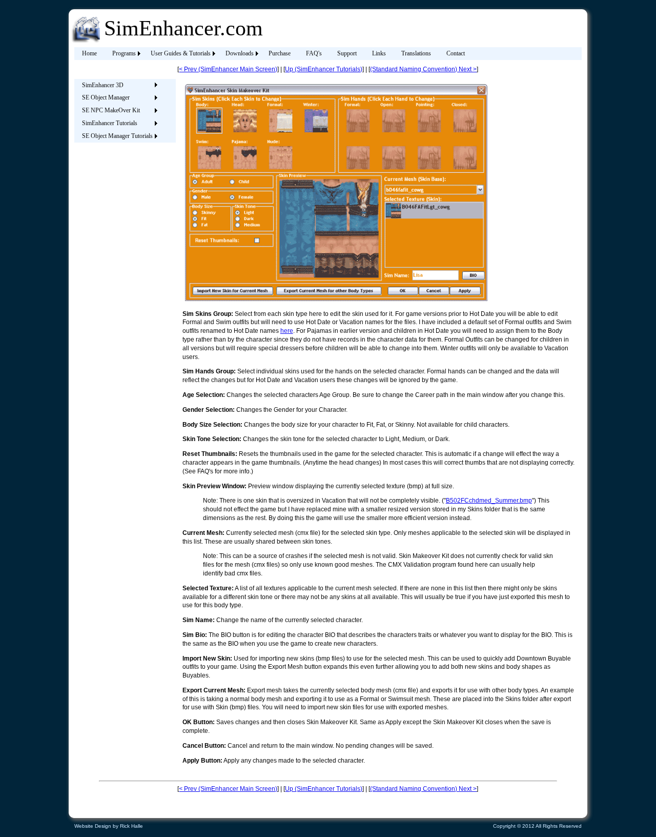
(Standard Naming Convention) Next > (423, 69)
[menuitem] (89, 53)
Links (379, 53)
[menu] (117, 111)
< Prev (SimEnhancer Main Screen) (228, 69)
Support (347, 53)
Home (89, 53)
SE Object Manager (106, 97)
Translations (416, 53)
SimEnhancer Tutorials (109, 123)
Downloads (239, 53)
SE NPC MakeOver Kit (111, 110)
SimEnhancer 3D (103, 85)
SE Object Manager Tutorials (117, 136)
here (286, 330)
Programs (124, 53)
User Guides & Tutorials (181, 53)
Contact (455, 53)
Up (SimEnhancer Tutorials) (323, 69)
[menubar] (273, 53)
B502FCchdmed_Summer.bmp (489, 500)
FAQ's (314, 53)
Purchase (280, 53)
